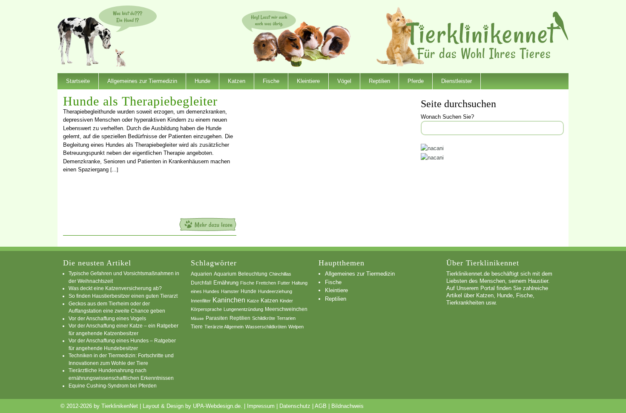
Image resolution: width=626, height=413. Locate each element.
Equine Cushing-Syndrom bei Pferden (113, 385)
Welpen (296, 326)
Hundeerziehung (275, 291)
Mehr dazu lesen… (207, 224)
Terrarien (286, 318)
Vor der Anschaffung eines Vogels (107, 318)
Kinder (286, 300)
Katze (253, 300)
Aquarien (201, 273)
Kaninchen (228, 300)
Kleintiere (308, 81)
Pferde (416, 81)
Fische (271, 81)
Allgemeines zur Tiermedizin (142, 81)
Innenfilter (201, 300)
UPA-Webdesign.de (217, 406)
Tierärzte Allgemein (224, 326)
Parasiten (217, 318)
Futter (284, 282)
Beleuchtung (252, 273)
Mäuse (197, 318)
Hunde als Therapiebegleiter (140, 101)
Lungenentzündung (243, 309)
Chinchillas (280, 273)
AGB (321, 406)
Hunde (202, 81)
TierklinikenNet (487, 35)
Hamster (230, 291)
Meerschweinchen (286, 309)
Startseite (78, 81)
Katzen (236, 81)
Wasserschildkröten (266, 326)
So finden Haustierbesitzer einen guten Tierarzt (123, 296)
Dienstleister (456, 81)
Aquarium (225, 274)
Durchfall (201, 283)
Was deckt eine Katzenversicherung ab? (115, 288)
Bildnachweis (347, 406)
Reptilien (379, 81)
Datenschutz (294, 406)
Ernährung (225, 282)
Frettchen (266, 282)
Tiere (197, 327)
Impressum (261, 406)
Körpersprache (206, 309)
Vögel (344, 81)
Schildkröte (263, 318)
